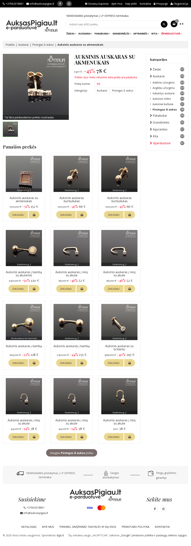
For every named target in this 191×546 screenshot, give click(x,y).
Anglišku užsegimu (168, 88)
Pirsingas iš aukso (43, 44)
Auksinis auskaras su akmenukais (24, 199)
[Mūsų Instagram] (69, 4)
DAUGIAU (18, 215)
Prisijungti (161, 3)
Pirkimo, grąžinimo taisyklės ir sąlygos (88, 526)
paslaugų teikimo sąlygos (172, 535)
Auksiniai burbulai (168, 104)
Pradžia (10, 44)
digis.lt (60, 535)
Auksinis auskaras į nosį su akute (71, 273)
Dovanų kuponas (98, 3)
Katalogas (29, 526)
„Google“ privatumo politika (137, 535)
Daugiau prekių (71, 453)
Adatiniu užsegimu (168, 82)
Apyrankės (140, 33)
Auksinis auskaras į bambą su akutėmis (24, 273)
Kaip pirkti (131, 3)
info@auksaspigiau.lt (41, 3)
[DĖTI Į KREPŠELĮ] (34, 214)
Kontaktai (145, 3)
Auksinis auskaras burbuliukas (72, 199)
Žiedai (70, 33)
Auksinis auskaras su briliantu (119, 347)
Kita (154, 33)
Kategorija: (80, 90)
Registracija (180, 3)
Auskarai (84, 33)
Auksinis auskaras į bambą (24, 346)
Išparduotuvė (170, 33)
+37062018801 (14, 3)
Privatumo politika (135, 526)
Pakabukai (101, 33)
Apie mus (117, 3)
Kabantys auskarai (168, 93)
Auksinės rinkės (168, 98)
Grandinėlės (120, 33)
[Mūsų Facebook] (60, 4)
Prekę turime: (82, 84)
